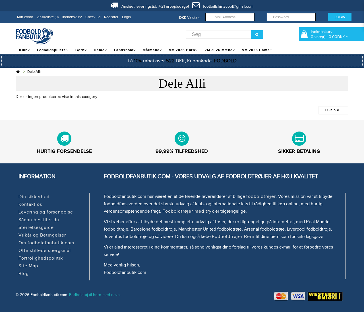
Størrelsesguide (36, 227)
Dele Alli (34, 71)
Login (126, 17)
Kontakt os (30, 204)
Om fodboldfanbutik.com (46, 243)
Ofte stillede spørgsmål (44, 250)
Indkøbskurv (72, 17)
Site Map (28, 266)
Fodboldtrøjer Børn (233, 236)
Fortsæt (333, 110)
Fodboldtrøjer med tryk (188, 211)
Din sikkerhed (33, 197)
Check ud (92, 17)
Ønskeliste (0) (48, 17)
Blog (23, 273)
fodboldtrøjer (261, 196)
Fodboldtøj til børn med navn (94, 294)
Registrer (111, 17)
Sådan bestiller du (38, 220)
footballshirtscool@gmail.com (226, 6)
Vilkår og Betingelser (42, 235)
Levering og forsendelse (45, 212)
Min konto (25, 17)
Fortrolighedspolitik (40, 258)
